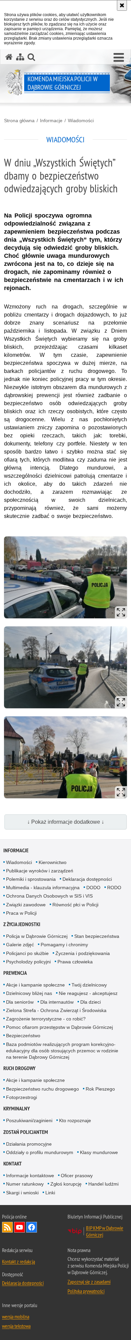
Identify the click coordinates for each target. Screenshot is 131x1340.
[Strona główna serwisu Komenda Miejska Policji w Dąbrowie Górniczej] (9, 57)
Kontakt (12, 1163)
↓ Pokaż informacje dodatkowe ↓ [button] (65, 822)
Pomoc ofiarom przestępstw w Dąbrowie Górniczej (59, 1027)
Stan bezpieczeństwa (96, 936)
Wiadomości (81, 120)
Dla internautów (57, 1002)
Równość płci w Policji (75, 904)
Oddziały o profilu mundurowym (39, 1152)
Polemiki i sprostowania (31, 879)
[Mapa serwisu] (20, 57)
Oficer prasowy (77, 1175)
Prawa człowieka (75, 961)
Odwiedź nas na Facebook (31, 1227)
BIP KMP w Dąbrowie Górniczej (104, 1231)
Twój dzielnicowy (89, 985)
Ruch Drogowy (19, 1068)
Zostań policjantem (25, 1132)
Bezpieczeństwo (23, 1035)
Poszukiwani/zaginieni (29, 1120)
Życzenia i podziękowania (82, 953)
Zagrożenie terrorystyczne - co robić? (46, 1018)
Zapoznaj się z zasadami (89, 1281)
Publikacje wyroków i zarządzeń (39, 870)
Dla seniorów (20, 1002)
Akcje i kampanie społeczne (35, 985)
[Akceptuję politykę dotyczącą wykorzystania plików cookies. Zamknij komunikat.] (122, 5)
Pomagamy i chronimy (64, 944)
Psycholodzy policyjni (28, 961)
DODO (93, 887)
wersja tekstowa (16, 1326)
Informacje (51, 120)
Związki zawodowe (26, 904)
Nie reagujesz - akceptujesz (88, 993)
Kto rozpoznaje (75, 1120)
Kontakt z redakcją (18, 1261)
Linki (50, 1192)
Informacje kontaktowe (30, 1175)
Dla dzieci (90, 1002)
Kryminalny (16, 1108)
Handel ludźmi (103, 1184)
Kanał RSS (7, 1227)
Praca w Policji (21, 913)
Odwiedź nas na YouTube (19, 1227)
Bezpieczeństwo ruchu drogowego (42, 1089)
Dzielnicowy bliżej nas (29, 993)
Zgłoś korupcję (66, 1184)
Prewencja (15, 972)
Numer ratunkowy (25, 1184)
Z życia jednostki (21, 924)
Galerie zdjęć (20, 944)
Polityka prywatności (86, 1291)
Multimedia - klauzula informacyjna (43, 887)
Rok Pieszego (100, 1089)
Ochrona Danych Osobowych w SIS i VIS (49, 896)
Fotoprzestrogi (21, 1097)
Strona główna (19, 120)
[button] (119, 58)
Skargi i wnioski (22, 1192)
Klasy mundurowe (99, 1152)
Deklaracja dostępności (87, 879)
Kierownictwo (53, 862)
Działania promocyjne (29, 1144)
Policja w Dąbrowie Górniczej (37, 936)
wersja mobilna (15, 1316)
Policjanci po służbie (27, 953)
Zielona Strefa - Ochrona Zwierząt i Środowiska (56, 1010)
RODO (114, 887)
